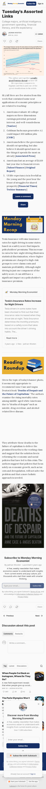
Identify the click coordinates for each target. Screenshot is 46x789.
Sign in (40, 3)
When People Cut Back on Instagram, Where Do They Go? (16, 676)
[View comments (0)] (10, 41)
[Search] (41, 666)
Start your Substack (18, 781)
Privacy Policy (31, 766)
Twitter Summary (16, 189)
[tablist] (13, 633)
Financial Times (28, 186)
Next (37, 616)
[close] (39, 704)
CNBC (10, 137)
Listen (40, 34)
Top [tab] (5, 666)
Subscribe (31, 3)
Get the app (33, 781)
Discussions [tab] (21, 666)
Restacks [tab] (19, 634)
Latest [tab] (11, 666)
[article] (23, 682)
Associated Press (25, 156)
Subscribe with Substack (25, 755)
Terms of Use (35, 591)
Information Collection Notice (27, 594)
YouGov (11, 126)
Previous (10, 616)
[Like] (4, 41)
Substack (12, 786)
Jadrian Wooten (14, 33)
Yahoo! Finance (15, 167)
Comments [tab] (8, 634)
